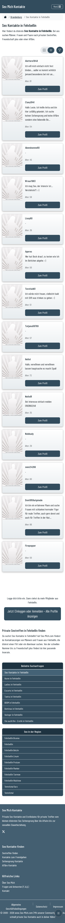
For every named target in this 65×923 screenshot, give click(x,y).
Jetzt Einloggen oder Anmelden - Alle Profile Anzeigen (32, 613)
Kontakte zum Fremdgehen (14, 857)
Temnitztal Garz (11, 786)
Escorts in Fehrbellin (13, 690)
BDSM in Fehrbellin (12, 702)
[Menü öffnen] (58, 913)
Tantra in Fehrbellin (13, 696)
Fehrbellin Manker (12, 768)
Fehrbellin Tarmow (12, 774)
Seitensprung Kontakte (12, 861)
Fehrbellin (9, 744)
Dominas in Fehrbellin (14, 708)
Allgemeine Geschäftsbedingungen (16, 906)
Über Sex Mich (8, 882)
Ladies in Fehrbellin (13, 684)
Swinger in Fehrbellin (14, 714)
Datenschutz (41, 906)
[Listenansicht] (51, 50)
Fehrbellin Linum (12, 756)
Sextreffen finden (10, 853)
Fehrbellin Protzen (12, 762)
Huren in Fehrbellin (13, 678)
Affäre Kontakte (9, 865)
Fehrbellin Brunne (12, 738)
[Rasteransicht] (44, 50)
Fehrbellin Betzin (12, 750)
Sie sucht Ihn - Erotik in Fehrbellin (19, 720)
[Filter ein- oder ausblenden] (59, 50)
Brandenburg (16, 17)
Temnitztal (9, 792)
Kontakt (5, 890)
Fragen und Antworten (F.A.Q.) (15, 886)
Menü (56, 6)
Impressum (58, 906)
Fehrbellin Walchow (13, 780)
